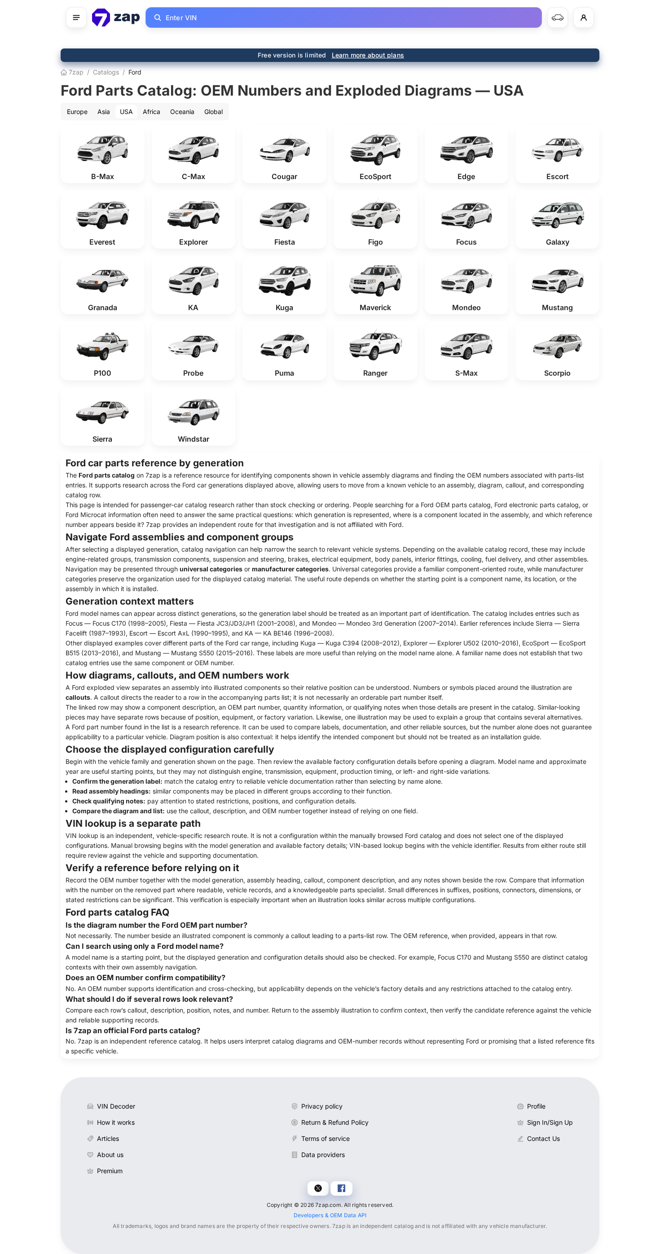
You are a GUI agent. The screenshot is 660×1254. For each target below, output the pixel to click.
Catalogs (106, 72)
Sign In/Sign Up (550, 1122)
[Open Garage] (557, 17)
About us (110, 1154)
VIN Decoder (116, 1106)
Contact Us (543, 1138)
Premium (110, 1171)
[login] (583, 17)
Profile (536, 1106)
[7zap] (116, 17)
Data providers (323, 1154)
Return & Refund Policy (335, 1122)
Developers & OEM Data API (330, 1215)
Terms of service (325, 1138)
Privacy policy (322, 1106)
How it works (116, 1122)
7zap (75, 72)
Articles (108, 1138)
